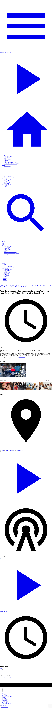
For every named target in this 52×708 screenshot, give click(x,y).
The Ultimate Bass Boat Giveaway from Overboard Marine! (12, 284)
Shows (3, 155)
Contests (6, 167)
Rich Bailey (6, 160)
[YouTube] (4, 281)
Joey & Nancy (6, 158)
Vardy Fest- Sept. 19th (23, 286)
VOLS (5, 174)
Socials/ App (6, 171)
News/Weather (5, 178)
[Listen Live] (26, 477)
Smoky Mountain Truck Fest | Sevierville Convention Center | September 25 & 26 (13, 283)
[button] (6, 387)
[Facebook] (4, 278)
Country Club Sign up (7, 169)
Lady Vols (6, 175)
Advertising (6, 186)
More (1, 668)
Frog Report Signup (7, 170)
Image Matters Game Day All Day (9, 177)
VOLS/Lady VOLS (5, 173)
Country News (6, 183)
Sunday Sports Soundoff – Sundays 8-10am (11, 163)
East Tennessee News (8, 179)
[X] (4, 279)
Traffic (5, 181)
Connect (3, 165)
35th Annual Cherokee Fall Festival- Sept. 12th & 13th (11, 285)
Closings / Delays (7, 182)
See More (2, 681)
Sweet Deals (6, 185)
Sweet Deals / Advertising (6, 184)
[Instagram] (4, 280)
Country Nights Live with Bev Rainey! (10, 162)
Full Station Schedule (8, 156)
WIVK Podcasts (7, 157)
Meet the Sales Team (7, 172)
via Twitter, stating (22, 357)
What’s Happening (7, 166)
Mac (5, 161)
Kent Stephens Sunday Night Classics (10, 164)
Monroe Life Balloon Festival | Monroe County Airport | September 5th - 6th (32, 285)
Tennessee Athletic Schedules (9, 176)
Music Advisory (7, 168)
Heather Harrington (7, 159)
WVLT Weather (6, 180)
